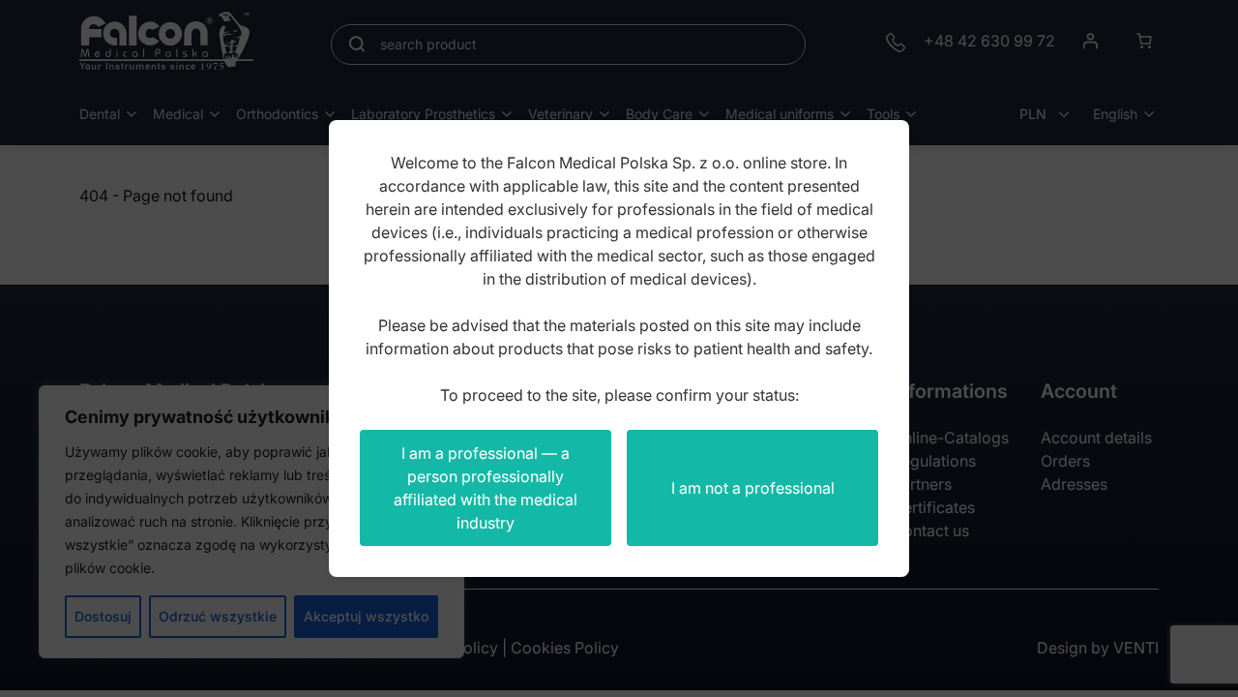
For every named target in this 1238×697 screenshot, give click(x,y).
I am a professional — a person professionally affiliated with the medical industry (485, 487)
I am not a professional (753, 488)
